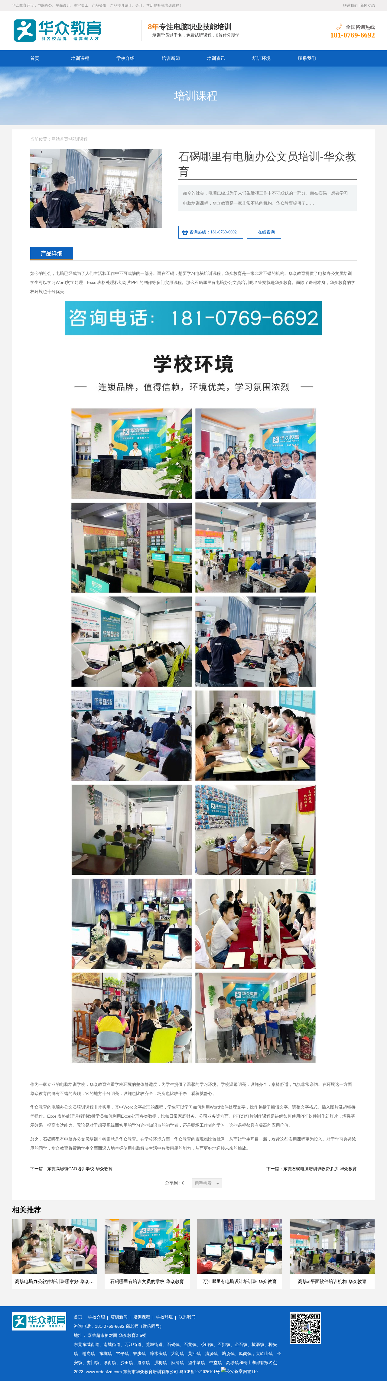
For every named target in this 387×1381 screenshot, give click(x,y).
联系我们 (350, 5)
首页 (34, 58)
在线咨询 (266, 232)
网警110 (250, 1372)
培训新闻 (171, 58)
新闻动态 (367, 5)
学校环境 (164, 1317)
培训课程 (80, 58)
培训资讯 (216, 58)
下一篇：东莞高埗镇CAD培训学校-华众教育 (71, 1169)
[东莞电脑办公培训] (77, 30)
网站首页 (59, 139)
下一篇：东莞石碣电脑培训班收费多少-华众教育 (311, 1169)
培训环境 (261, 58)
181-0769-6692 (352, 35)
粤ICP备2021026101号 (199, 1372)
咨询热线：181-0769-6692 (213, 232)
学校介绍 (125, 58)
